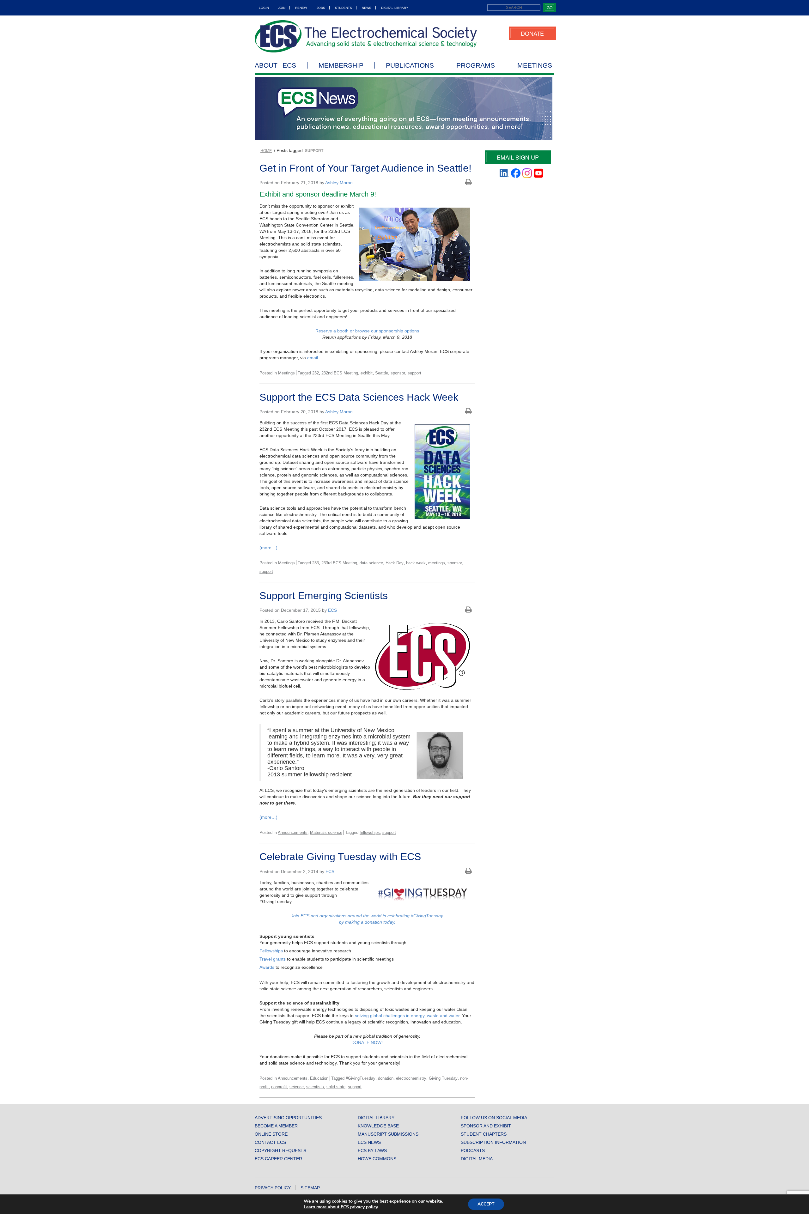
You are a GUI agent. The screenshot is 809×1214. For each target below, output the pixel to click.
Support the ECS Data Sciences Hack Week (358, 397)
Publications (410, 65)
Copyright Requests (280, 1150)
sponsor (398, 373)
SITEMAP (310, 1187)
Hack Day (395, 563)
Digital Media (477, 1158)
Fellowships (271, 950)
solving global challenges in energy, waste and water (407, 1015)
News (366, 7)
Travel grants (272, 959)
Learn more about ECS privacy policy (341, 1207)
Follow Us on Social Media (494, 1117)
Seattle (381, 373)
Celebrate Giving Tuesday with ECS (340, 856)
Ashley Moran (339, 182)
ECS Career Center (278, 1158)
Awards (266, 967)
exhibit (367, 373)
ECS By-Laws (372, 1150)
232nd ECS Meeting (339, 373)
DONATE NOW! (367, 1042)
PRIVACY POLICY (273, 1187)
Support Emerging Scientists (323, 595)
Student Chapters (484, 1134)
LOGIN (264, 7)
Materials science (326, 832)
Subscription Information (493, 1142)
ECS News (369, 1142)
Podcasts (473, 1150)
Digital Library (394, 7)
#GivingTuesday (360, 1078)
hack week (416, 563)
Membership (341, 65)
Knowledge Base (378, 1125)
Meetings (534, 65)
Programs (475, 65)
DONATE (532, 33)
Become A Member (276, 1125)
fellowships (370, 832)
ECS (332, 610)
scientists (315, 1086)
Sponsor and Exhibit (486, 1125)
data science (371, 563)
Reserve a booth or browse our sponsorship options (367, 330)
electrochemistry (411, 1078)
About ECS (275, 65)
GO (549, 7)
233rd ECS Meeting (339, 563)
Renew (301, 7)
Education (319, 1078)
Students (343, 7)
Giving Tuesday (443, 1078)
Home (266, 151)
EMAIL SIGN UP (518, 157)
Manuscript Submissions (388, 1134)
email (312, 357)
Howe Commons (377, 1158)
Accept (486, 1204)
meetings (436, 563)
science (296, 1086)
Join (281, 7)
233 (315, 563)
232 (315, 373)
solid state (335, 1086)
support (414, 373)
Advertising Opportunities (288, 1117)
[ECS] (366, 36)
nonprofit (279, 1086)
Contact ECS (270, 1142)
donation (385, 1078)
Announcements (292, 832)
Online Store (271, 1134)
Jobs (321, 7)
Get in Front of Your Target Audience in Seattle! (365, 168)
